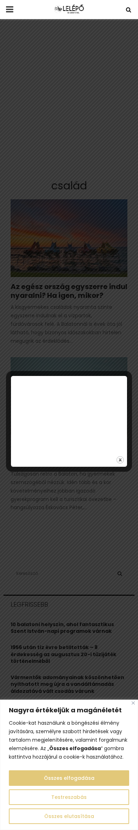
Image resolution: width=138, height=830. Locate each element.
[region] (69, 765)
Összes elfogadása (69, 778)
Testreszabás (69, 797)
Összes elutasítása (69, 816)
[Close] (133, 703)
